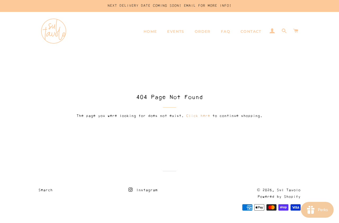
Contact (250, 31)
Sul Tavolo (289, 190)
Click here (198, 116)
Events (175, 31)
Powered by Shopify (279, 196)
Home (150, 31)
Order (203, 31)
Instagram (146, 190)
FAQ (225, 31)
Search (45, 190)
